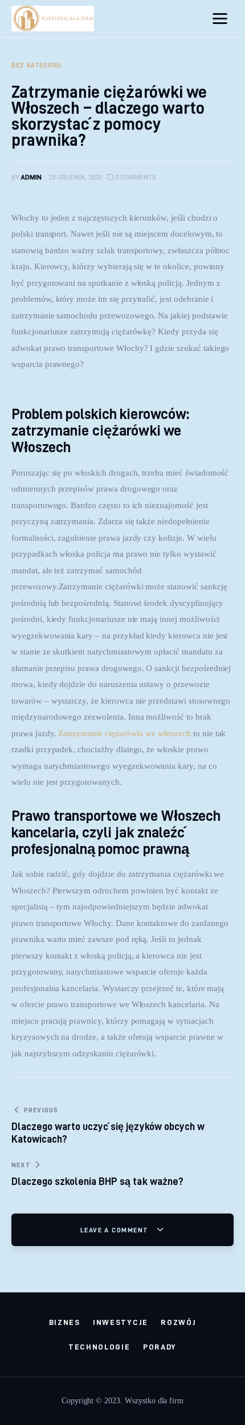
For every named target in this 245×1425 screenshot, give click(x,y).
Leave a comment (115, 1230)
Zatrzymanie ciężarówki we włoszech (124, 733)
